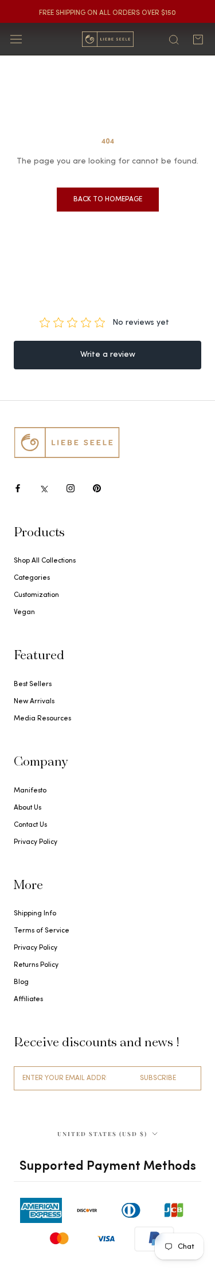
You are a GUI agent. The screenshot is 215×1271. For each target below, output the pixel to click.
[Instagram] (71, 488)
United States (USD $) (102, 1134)
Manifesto (30, 790)
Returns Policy (36, 965)
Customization (36, 595)
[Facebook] (18, 488)
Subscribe (158, 1078)
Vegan (24, 612)
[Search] (174, 39)
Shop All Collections (45, 560)
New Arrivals (34, 701)
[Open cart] (198, 39)
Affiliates (28, 999)
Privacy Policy (35, 842)
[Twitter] (44, 488)
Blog (21, 982)
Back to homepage (107, 199)
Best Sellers (33, 684)
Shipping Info (35, 913)
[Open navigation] (16, 39)
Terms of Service (41, 930)
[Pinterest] (97, 488)
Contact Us (30, 825)
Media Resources (42, 718)
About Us (27, 807)
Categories (32, 578)
